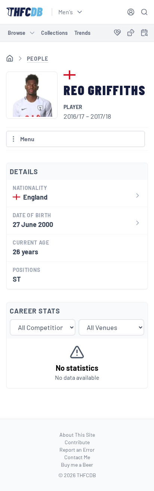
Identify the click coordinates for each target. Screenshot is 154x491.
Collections (54, 33)
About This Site (77, 434)
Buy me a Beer (77, 464)
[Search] (144, 12)
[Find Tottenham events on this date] (144, 32)
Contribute (77, 442)
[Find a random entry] (131, 32)
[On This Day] (144, 33)
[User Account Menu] (131, 12)
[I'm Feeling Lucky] (131, 33)
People (37, 58)
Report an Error (77, 449)
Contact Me (77, 457)
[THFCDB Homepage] (24, 11)
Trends (82, 33)
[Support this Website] (117, 33)
